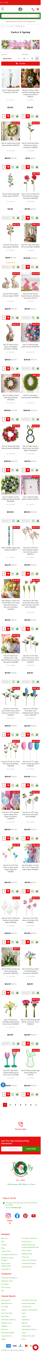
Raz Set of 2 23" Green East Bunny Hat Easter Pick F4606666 (30, 814)
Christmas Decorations (9, 1278)
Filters (22, 63)
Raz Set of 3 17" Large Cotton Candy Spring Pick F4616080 (30, 764)
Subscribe (31, 1149)
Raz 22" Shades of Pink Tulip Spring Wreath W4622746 (11, 397)
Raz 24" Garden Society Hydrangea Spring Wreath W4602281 (11, 499)
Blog (2, 1248)
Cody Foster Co (6, 1336)
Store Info (25, 1257)
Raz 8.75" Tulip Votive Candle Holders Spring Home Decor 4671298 (10, 1073)
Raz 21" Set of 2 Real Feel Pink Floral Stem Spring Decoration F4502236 (30, 196)
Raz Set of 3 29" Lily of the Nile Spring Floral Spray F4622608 (10, 764)
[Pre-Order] (8, 116)
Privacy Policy (26, 1241)
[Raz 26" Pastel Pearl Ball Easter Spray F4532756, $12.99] (10, 181)
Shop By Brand (27, 1267)
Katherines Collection (8, 1320)
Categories (6, 1274)
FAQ (2, 1241)
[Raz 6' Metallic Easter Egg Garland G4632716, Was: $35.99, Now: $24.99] (10, 535)
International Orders (29, 1263)
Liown (24, 1333)
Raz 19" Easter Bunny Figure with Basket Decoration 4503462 (10, 347)
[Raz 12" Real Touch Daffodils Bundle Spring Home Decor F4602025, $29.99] (10, 1007)
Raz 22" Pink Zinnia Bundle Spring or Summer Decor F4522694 (30, 1022)
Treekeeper (26, 1320)
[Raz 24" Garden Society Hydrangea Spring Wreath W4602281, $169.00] (10, 484)
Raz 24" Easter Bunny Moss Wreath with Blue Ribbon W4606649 (30, 448)
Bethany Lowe (6, 1323)
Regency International (29, 1310)
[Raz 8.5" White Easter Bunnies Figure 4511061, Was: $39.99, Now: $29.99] (10, 281)
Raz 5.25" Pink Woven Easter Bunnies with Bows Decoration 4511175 (30, 296)
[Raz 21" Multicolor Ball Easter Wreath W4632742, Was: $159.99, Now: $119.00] (30, 332)
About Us (4, 1238)
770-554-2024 (16, 1208)
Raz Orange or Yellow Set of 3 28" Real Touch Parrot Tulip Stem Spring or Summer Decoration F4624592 (11, 605)
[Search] (38, 16)
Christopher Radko (7, 1333)
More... (24, 1339)
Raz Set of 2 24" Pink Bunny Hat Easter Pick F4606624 (30, 920)
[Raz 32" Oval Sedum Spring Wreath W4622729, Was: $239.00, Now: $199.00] (30, 383)
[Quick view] (13, 116)
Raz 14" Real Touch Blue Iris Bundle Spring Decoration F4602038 (30, 971)
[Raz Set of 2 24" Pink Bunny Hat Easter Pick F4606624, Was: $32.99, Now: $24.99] (30, 906)
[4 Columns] (37, 58)
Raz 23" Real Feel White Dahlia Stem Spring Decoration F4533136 (30, 145)
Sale (2, 1291)
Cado (23, 1313)
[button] (20, 1177)
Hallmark (4, 1326)
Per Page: (25, 54)
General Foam (26, 1307)
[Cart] (38, 9)
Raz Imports (5, 1300)
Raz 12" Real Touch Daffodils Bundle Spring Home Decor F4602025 (10, 1022)
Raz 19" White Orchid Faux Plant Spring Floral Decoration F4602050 (10, 971)
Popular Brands (8, 1296)
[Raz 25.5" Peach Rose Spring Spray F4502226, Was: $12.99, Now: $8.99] (10, 232)
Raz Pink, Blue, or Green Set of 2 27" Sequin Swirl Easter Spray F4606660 (30, 867)
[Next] (36, 1105)
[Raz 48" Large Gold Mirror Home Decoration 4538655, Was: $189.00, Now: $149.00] (30, 232)
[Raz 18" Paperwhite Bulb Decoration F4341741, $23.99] (10, 78)
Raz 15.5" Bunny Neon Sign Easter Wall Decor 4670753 (30, 1073)
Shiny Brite (5, 1316)
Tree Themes (5, 1287)
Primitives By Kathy (28, 1303)
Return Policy (26, 1250)
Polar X (3, 1310)
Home (3, 26)
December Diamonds (29, 1300)
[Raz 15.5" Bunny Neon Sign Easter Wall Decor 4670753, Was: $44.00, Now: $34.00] (30, 1058)
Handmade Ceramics (29, 1329)
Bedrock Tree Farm (28, 1336)
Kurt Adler (4, 1307)
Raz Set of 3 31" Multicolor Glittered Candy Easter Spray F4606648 (11, 920)
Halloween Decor (7, 1281)
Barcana (24, 1323)
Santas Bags (26, 1326)
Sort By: (4, 54)
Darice (24, 1316)
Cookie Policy (6, 1251)
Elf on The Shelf (6, 1313)
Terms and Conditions (29, 1260)
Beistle (3, 1339)
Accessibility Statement (9, 1254)
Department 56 (6, 1303)
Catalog (4, 1245)
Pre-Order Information (29, 1238)
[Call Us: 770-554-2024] (33, 9)
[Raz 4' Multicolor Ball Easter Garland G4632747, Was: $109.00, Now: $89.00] (30, 484)
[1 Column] (32, 58)
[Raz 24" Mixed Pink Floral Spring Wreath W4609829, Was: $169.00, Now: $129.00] (10, 434)
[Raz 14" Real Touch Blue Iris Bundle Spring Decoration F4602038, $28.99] (30, 956)
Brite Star (4, 1329)
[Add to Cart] (8, 167)
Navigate (5, 1234)
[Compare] (17, 116)
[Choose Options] (8, 629)
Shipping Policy (27, 1254)
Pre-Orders (5, 1284)
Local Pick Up (6, 1269)
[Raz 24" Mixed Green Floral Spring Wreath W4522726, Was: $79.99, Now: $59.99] (10, 131)
